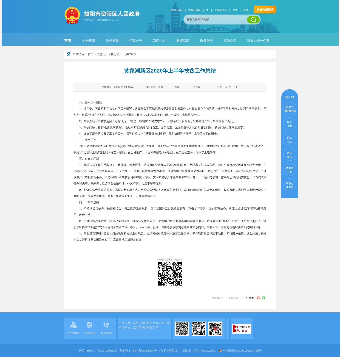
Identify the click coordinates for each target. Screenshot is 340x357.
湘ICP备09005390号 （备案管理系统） (155, 350)
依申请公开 (289, 169)
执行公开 (116, 54)
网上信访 (289, 139)
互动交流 (230, 40)
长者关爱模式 (265, 9)
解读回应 (183, 40)
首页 (68, 40)
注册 (245, 10)
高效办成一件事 (258, 40)
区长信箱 (289, 124)
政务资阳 (112, 40)
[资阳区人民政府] (102, 23)
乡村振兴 (131, 54)
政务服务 (206, 40)
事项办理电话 (289, 185)
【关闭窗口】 (235, 298)
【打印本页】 (216, 298)
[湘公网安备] (220, 350)
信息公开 (135, 40)
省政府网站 (176, 10)
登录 (235, 10)
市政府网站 (194, 10)
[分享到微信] (263, 298)
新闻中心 (159, 40)
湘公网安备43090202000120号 (242, 350)
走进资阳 (88, 40)
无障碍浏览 (220, 10)
